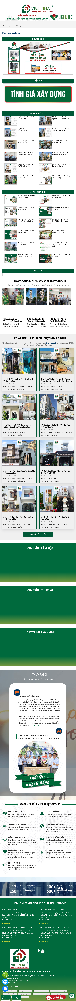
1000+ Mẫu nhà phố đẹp (10, 994)
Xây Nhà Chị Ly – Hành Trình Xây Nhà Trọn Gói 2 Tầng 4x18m (18, 518)
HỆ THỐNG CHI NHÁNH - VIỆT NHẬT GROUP (40, 902)
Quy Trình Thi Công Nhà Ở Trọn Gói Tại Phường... (60, 129)
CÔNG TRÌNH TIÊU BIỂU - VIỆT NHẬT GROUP (40, 338)
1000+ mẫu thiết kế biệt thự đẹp (41, 994)
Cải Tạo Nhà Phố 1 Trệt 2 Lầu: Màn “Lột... (60, 141)
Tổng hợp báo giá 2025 (24, 994)
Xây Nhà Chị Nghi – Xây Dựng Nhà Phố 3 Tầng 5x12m (55, 518)
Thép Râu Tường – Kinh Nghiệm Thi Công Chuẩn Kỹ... (25, 256)
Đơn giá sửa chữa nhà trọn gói (58, 991)
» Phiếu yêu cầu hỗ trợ (22, 26)
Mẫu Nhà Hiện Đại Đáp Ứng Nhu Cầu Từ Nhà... (26, 196)
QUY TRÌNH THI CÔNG (40, 590)
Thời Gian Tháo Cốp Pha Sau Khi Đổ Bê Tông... (27, 243)
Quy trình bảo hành (40, 632)
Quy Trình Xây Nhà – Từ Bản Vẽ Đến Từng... (26, 118)
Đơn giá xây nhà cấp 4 (22, 997)
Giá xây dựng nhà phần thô (41, 991)
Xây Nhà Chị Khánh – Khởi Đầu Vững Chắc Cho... (26, 165)
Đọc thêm (35, 725)
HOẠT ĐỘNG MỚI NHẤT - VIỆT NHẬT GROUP (40, 281)
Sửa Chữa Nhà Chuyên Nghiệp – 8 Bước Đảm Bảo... (61, 118)
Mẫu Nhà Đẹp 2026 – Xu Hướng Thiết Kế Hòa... (60, 232)
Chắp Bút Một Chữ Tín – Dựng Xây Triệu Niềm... (25, 153)
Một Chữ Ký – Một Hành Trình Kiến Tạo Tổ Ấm (35, 320)
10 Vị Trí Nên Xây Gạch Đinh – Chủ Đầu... (61, 255)
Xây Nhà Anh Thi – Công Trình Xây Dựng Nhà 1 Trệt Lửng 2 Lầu (19, 472)
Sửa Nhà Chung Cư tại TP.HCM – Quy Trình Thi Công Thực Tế (56, 426)
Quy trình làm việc (40, 548)
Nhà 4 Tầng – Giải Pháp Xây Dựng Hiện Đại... (61, 165)
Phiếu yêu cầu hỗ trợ (11, 33)
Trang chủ (10, 26)
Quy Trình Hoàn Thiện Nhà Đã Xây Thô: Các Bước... (26, 220)
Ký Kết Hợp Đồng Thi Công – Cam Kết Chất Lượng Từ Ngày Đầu (12, 321)
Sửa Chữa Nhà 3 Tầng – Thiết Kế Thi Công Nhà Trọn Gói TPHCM (55, 472)
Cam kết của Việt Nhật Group (40, 804)
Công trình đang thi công (6, 998)
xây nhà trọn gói (50, 343)
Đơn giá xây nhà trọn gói (25, 991)
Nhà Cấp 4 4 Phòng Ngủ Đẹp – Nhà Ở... (61, 208)
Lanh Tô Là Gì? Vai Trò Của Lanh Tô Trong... (26, 232)
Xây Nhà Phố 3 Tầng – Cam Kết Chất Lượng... (26, 129)
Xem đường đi (6, 923)
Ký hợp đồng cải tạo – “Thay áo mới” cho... (26, 177)
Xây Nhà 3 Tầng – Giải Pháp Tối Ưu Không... (61, 177)
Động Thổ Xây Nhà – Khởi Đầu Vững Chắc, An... (60, 153)
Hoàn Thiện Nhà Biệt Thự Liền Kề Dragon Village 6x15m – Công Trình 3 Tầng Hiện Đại (56, 380)
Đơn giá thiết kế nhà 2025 (10, 991)
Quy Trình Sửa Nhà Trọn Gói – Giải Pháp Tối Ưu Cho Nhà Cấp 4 (18, 380)
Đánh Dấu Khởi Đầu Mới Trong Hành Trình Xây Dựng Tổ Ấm (60, 321)
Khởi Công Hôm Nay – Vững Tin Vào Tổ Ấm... (26, 141)
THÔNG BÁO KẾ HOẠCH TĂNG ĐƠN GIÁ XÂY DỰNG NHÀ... (60, 244)
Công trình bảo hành (17, 998)
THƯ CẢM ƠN (40, 674)
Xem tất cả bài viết (38, 534)
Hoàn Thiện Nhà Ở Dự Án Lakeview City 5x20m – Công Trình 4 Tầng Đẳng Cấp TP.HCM (17, 427)
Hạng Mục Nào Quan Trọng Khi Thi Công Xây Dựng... (60, 220)
